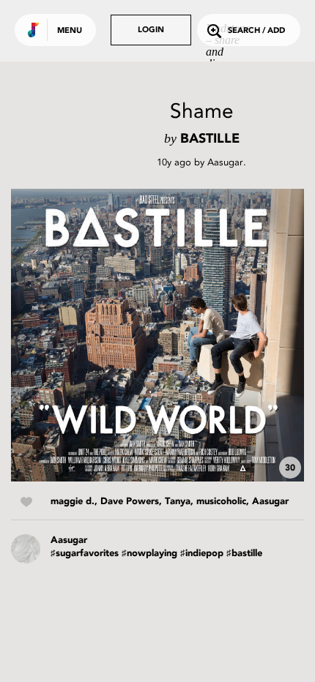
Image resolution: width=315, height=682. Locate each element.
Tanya (177, 501)
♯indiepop (201, 553)
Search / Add (256, 31)
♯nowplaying (149, 553)
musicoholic (221, 501)
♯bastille (244, 553)
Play (157, 335)
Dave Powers (129, 501)
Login (151, 30)
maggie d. (72, 501)
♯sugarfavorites (85, 553)
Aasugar (225, 162)
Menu (69, 31)
